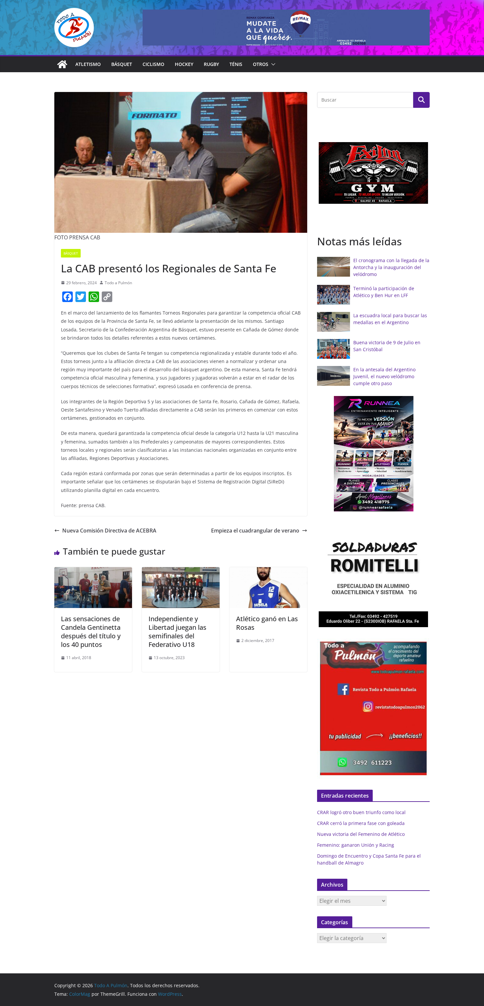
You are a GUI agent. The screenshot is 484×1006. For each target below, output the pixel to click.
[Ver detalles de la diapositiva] (286, 28)
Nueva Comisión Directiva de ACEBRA (109, 530)
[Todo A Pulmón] (62, 64)
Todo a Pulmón (118, 283)
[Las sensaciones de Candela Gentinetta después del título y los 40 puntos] (93, 571)
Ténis (235, 64)
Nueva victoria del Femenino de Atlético (361, 834)
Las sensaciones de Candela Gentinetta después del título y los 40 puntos (91, 631)
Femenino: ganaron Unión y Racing (355, 845)
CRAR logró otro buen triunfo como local (361, 812)
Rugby (211, 64)
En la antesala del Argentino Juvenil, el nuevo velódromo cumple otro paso (384, 376)
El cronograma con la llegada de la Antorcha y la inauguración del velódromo (391, 267)
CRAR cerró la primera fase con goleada (361, 823)
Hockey (184, 64)
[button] (272, 64)
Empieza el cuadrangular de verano (255, 530)
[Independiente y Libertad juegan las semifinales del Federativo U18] (181, 571)
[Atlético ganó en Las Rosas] (268, 571)
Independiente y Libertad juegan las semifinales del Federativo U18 (177, 631)
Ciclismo (153, 64)
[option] (373, 173)
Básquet (121, 64)
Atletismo (88, 64)
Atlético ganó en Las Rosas (267, 623)
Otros (260, 64)
